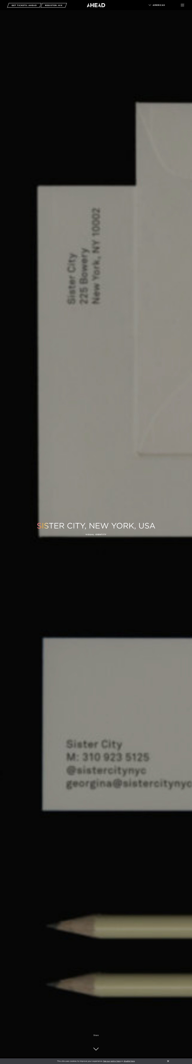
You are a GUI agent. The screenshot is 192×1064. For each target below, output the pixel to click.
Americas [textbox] (159, 5)
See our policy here (112, 1061)
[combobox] (161, 5)
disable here (129, 1061)
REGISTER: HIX (53, 5)
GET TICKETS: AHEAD (24, 5)
